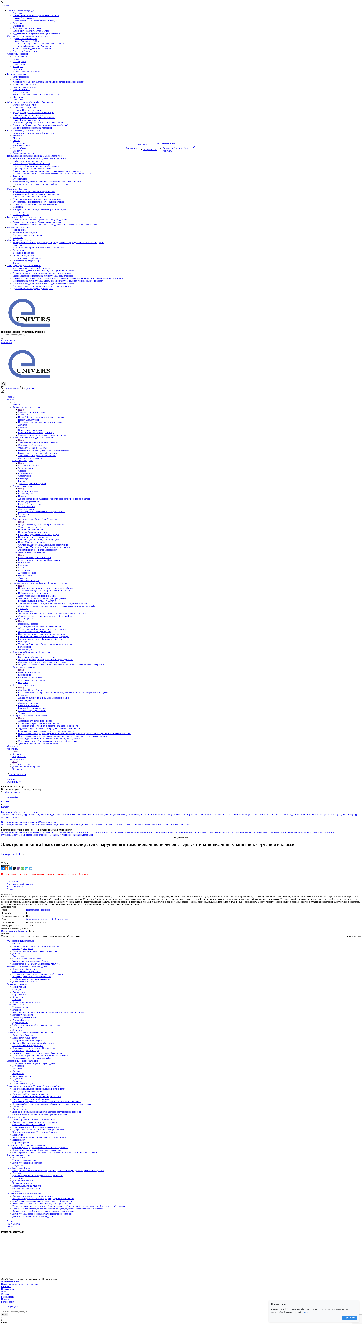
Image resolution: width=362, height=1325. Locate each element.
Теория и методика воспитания (175, 832)
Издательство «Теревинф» (38, 910)
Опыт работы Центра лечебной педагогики (47, 919)
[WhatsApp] (22, 868)
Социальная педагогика (261, 832)
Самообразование (18, 835)
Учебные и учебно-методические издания (38, 442)
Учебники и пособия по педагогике (110, 832)
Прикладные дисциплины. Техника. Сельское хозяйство (45, 588)
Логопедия (87, 835)
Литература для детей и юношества (35, 721)
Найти (4, 1315)
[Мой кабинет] (2, 392)
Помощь (5, 1299)
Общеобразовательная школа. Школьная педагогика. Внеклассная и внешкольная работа (147, 824)
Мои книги (6, 342)
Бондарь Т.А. (11, 854)
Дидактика (278, 832)
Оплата (4, 1291)
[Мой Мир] (10, 868)
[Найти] (2, 338)
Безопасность (7, 1297)
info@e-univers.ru (12, 792)
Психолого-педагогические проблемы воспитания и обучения (220, 832)
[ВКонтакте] (3, 868)
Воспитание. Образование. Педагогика (37, 657)
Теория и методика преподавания (144, 832)
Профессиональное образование (42, 835)
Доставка (5, 1294)
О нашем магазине (21, 764)
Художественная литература (31, 412)
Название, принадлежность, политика (19, 1284)
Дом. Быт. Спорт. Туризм (30, 690)
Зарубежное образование (70, 835)
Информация (7, 1289)
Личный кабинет (9, 340)
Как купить (17, 754)
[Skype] (26, 868)
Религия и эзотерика (28, 491)
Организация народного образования (19, 832)
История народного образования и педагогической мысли (65, 832)
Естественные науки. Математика (34, 557)
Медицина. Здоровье (28, 624)
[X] (14, 868)
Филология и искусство (29, 672)
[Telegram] (30, 868)
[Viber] (18, 868)
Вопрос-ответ (7, 1302)
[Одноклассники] (6, 868)
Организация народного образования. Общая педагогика (28, 824)
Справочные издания (28, 465)
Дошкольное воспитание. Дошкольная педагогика (80, 824)
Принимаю (350, 1318)
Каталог (16, 404)
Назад (15, 402)
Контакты (6, 1286)
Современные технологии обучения (301, 832)
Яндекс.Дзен (13, 797)
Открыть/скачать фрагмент (14, 931)
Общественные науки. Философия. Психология (41, 524)
